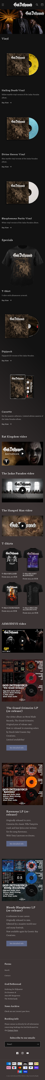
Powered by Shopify (34, 1076)
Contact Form (13, 1030)
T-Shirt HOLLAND (9, 574)
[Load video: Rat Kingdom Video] (22, 454)
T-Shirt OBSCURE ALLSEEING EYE (30, 609)
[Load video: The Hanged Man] (22, 526)
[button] (2, 4)
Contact (7, 975)
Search (7, 970)
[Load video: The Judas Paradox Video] (22, 490)
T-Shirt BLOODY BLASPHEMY (30, 575)
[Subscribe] (37, 1044)
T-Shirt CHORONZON (11, 608)
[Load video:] (22, 641)
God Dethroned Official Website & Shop (19, 1076)
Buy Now (5, 102)
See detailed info (17, 748)
